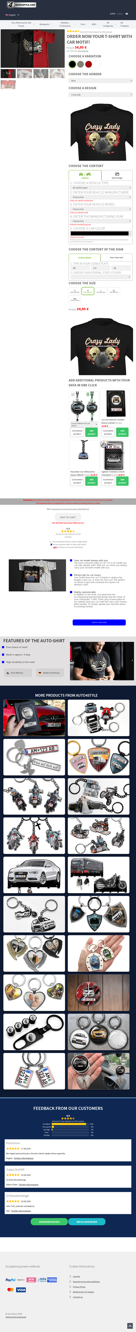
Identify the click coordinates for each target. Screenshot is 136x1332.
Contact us (78, 1297)
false (72, 660)
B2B (94, 24)
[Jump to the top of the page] (130, 1326)
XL (113, 291)
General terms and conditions (86, 1281)
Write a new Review (87, 1221)
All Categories (108, 24)
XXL (74, 299)
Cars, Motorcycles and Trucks (21, 24)
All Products (125, 24)
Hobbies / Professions (65, 24)
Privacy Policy (79, 1286)
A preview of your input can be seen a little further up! (70, 509)
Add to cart (68, 517)
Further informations (23, 1158)
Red (88, 64)
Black (72, 64)
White (96, 64)
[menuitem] (12, 15)
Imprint (76, 1276)
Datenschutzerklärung (16, 1317)
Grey (80, 64)
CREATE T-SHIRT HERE (99, 622)
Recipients (44, 24)
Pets (83, 24)
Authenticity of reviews (83, 1291)
